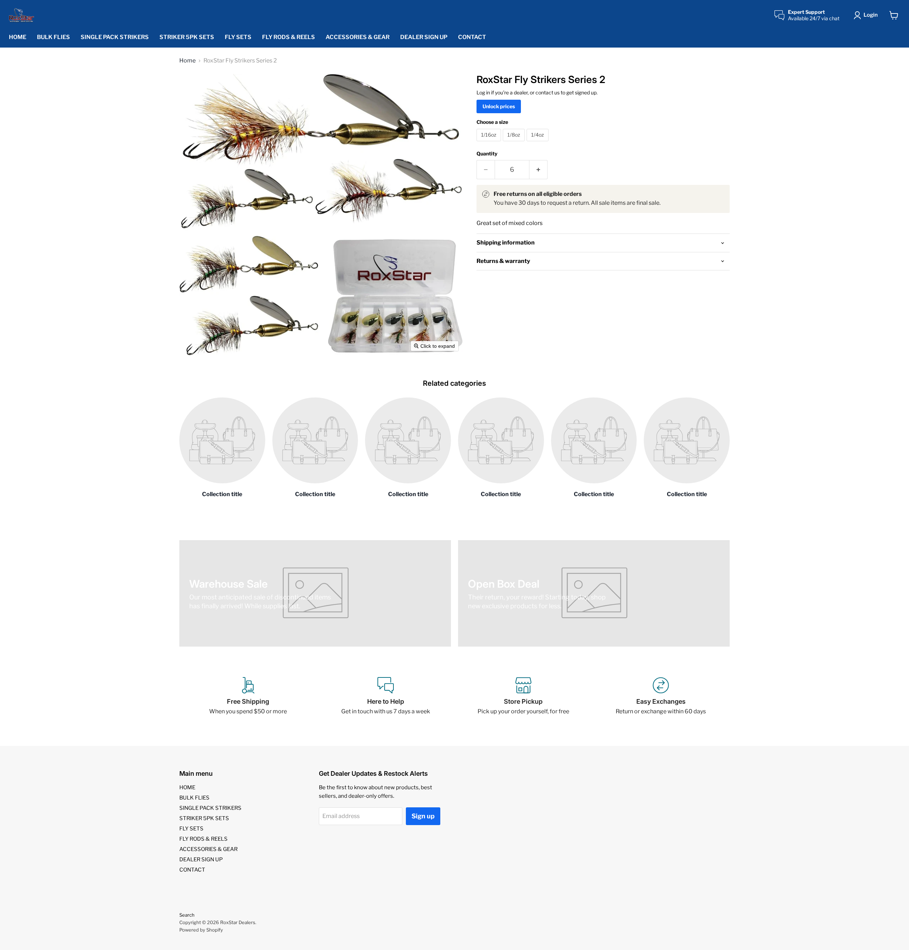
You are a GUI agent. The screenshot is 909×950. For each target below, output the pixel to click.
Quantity (487, 153)
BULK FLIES (53, 37)
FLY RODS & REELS (288, 37)
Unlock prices (499, 106)
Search (187, 915)
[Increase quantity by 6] (538, 170)
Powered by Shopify (201, 930)
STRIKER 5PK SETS (186, 37)
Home (187, 60)
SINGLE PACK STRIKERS (115, 37)
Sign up (423, 816)
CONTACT (472, 37)
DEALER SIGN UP (423, 37)
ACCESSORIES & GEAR (358, 37)
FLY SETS (238, 37)
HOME (17, 37)
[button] (867, 15)
